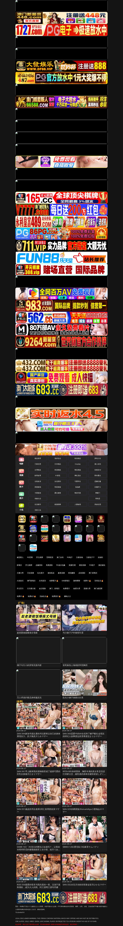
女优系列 (58, 481)
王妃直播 (30, 573)
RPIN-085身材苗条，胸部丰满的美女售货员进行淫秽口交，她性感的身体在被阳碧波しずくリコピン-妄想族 (84, 774)
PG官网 (30, 557)
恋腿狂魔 (98, 481)
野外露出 (98, 475)
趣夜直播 (61, 573)
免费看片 (66, 588)
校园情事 (58, 504)
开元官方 (20, 588)
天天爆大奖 (31, 588)
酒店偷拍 (101, 565)
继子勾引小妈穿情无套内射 (29, 665)
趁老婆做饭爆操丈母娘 (27, 632)
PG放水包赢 (60, 565)
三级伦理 (38, 464)
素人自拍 (98, 464)
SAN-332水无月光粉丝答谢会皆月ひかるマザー (84, 884)
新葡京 (19, 565)
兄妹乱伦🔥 (44, 596)
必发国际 (82, 573)
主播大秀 (20, 573)
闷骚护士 (98, 487)
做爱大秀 (76, 588)
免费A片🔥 (32, 596)
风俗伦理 (98, 504)
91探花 (57, 475)
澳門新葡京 (31, 580)
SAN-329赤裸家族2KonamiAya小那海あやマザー (83, 810)
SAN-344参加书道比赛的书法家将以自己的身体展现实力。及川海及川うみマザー (38, 735)
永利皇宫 (42, 580)
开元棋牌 (39, 557)
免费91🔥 (20, 596)
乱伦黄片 (40, 573)
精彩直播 (82, 565)
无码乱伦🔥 (98, 580)
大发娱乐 (20, 580)
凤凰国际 (49, 565)
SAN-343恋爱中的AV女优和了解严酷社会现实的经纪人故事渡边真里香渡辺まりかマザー (83, 735)
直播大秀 (87, 588)
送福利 (100, 557)
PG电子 (70, 557)
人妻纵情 (78, 504)
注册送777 (90, 557)
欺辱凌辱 (38, 475)
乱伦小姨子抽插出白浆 (73, 697)
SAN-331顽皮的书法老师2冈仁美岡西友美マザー (38, 810)
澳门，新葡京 (54, 588)
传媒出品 (38, 498)
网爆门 (97, 493)
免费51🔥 (87, 580)
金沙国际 (42, 588)
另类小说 (38, 510)
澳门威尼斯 (98, 588)
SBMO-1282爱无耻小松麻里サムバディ (81, 846)
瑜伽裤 (77, 487)
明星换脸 (58, 487)
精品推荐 (38, 458)
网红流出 (78, 475)
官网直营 (49, 557)
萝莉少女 (98, 458)
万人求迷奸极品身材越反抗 (29, 697)
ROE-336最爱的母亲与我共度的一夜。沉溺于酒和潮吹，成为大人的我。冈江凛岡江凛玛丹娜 (38, 886)
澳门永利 (60, 557)
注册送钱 (79, 557)
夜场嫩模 (71, 573)
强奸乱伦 (58, 458)
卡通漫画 (38, 493)
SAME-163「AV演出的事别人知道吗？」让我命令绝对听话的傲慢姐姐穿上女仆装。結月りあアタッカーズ (38, 849)
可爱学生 (78, 481)
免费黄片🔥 (56, 596)
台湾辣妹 (38, 470)
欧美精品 (78, 458)
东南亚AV (97, 470)
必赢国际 (39, 565)
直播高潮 (72, 565)
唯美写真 (78, 493)
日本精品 (58, 464)
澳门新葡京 (93, 573)
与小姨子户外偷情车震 (73, 632)
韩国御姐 (58, 470)
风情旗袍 (38, 487)
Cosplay (78, 464)
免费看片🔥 (53, 580)
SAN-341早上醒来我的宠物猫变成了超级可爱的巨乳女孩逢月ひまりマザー (38, 772)
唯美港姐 (78, 470)
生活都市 (38, 504)
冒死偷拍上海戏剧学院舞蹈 (75, 665)
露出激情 (58, 493)
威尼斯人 (20, 557)
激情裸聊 (76, 580)
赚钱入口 (67, 596)
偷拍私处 (51, 573)
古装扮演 (38, 481)
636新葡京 (66, 580)
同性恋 (97, 498)
